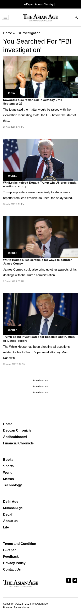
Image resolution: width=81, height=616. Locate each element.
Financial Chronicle (18, 443)
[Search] (76, 18)
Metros (8, 479)
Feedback (11, 556)
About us (10, 521)
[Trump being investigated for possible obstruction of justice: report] (40, 314)
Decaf (7, 514)
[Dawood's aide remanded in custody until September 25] (40, 76)
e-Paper (28, 4)
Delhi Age (10, 501)
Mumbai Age (13, 508)
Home (7, 424)
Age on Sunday (44, 4)
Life (6, 527)
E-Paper (9, 550)
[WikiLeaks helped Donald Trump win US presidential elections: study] (40, 159)
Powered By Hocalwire (16, 607)
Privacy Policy (14, 563)
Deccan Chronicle (17, 430)
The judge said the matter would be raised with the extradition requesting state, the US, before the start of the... (39, 115)
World (12, 175)
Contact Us (12, 569)
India (11, 93)
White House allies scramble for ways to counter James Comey (37, 261)
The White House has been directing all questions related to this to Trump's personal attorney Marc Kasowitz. (36, 352)
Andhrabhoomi (15, 437)
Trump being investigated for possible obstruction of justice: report (39, 338)
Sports (8, 466)
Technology (12, 485)
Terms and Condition (19, 543)
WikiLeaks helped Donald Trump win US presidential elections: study (40, 184)
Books (8, 459)
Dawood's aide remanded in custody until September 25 (32, 101)
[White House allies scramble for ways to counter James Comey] (40, 236)
